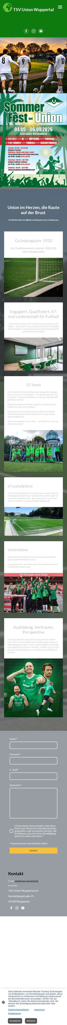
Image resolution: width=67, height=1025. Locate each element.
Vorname (15, 754)
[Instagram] (33, 31)
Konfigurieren (14, 1013)
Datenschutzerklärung (18, 1010)
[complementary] (8, 8)
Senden (33, 850)
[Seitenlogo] (33, 14)
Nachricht (15, 785)
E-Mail (14, 770)
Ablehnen (31, 1021)
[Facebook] (26, 31)
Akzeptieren (15, 1021)
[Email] (41, 31)
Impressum (39, 1010)
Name (13, 739)
